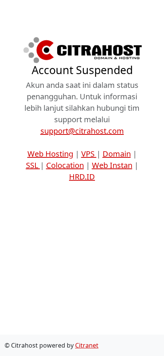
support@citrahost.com (82, 131)
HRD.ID (82, 177)
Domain (117, 154)
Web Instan (112, 165)
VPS (88, 154)
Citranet (86, 345)
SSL (33, 165)
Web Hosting (50, 154)
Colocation (65, 165)
